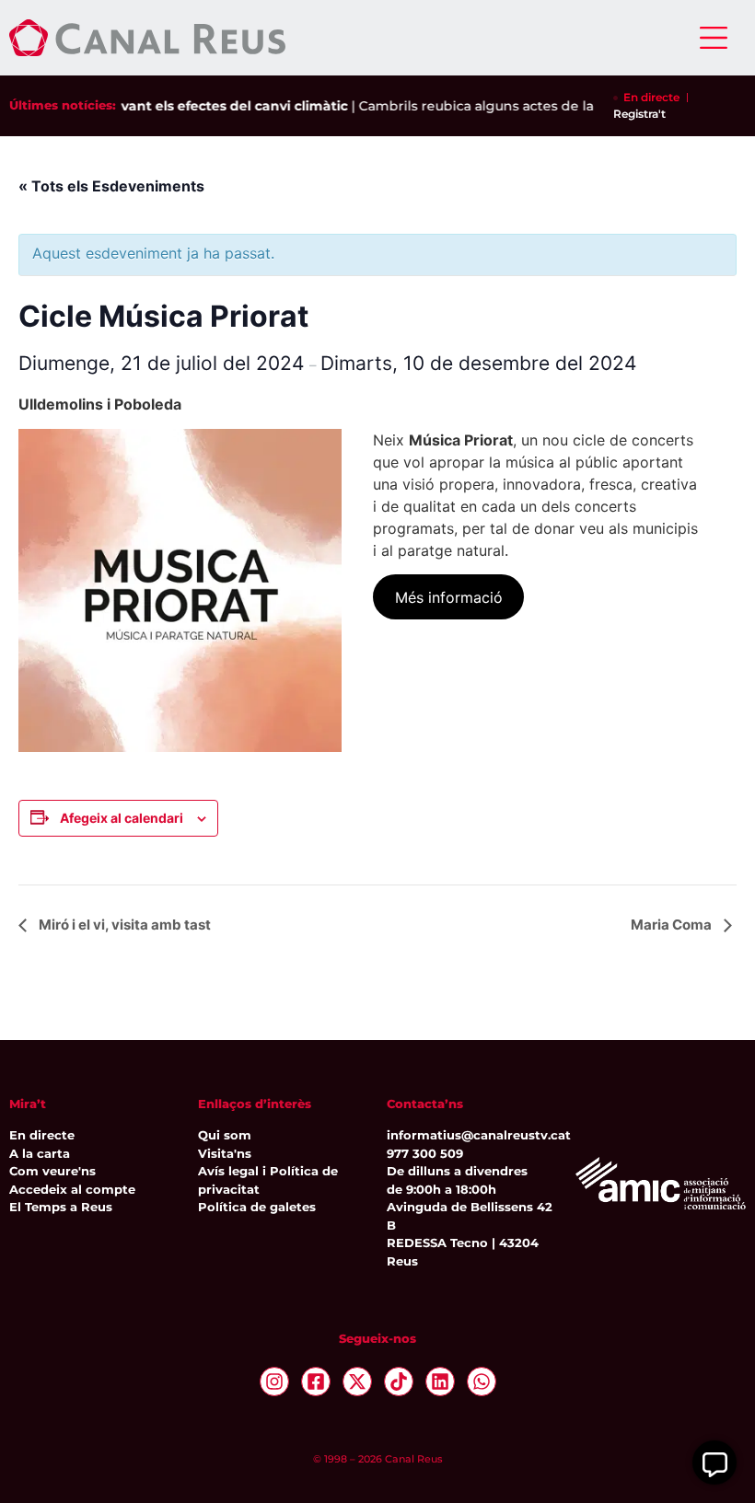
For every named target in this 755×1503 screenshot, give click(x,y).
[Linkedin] (440, 1381)
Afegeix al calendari (121, 818)
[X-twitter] (357, 1381)
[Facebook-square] (316, 1381)
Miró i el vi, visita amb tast (123, 924)
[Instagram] (274, 1381)
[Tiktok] (398, 1381)
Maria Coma (672, 924)
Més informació (449, 597)
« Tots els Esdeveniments (111, 186)
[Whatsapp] (481, 1381)
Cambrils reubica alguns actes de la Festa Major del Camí (534, 106)
